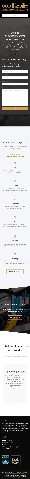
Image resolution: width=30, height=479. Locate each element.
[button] (15, 271)
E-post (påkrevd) (6, 75)
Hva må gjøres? (5, 87)
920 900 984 (12, 451)
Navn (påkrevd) (5, 68)
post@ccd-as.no (9, 442)
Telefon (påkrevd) (6, 81)
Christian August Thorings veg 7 (10, 447)
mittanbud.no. (23, 356)
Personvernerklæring (23, 472)
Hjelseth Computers (19, 473)
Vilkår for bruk (17, 476)
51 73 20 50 (9, 440)
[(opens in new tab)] (15, 154)
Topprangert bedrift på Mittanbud (15, 156)
